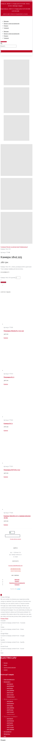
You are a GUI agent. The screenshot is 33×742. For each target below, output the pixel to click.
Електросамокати (9, 679)
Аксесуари (7, 682)
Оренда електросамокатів (17, 583)
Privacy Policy (4, 618)
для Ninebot (10, 686)
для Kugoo (10, 688)
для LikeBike (10, 690)
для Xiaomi (10, 684)
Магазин (6, 21)
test (5, 736)
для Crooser (10, 695)
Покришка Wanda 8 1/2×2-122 (14, 331)
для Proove (10, 692)
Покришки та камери (10, 716)
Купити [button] (6, 338)
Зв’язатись (7, 734)
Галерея (6, 28)
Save (2, 653)
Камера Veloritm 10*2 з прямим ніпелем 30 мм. (17, 517)
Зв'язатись (4, 41)
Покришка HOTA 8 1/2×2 (12, 470)
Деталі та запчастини (12, 247)
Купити (3, 282)
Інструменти (7, 731)
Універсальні (23, 247)
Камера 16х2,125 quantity (8, 277)
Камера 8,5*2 (8, 423)
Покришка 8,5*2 (9, 377)
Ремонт (6, 26)
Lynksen (18, 588)
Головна (3, 247)
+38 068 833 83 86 (15, 569)
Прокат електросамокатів (11, 23)
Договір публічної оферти (15, 539)
